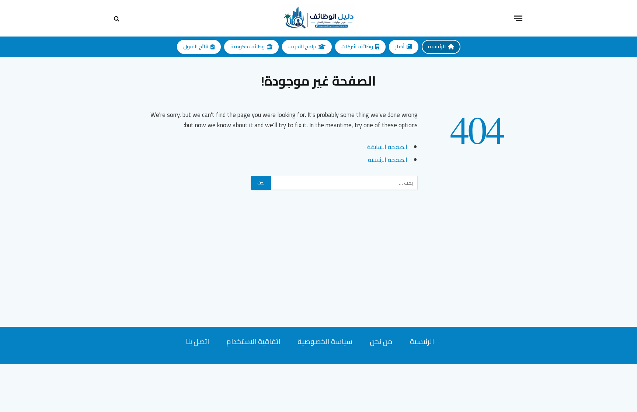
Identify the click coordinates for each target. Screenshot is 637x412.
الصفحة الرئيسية (387, 159)
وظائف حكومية (247, 46)
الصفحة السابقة (387, 146)
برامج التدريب (302, 46)
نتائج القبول (195, 46)
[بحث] (117, 18)
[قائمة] (518, 18)
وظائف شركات (357, 46)
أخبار (399, 46)
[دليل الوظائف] (318, 18)
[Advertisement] (318, 275)
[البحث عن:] (344, 183)
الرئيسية (437, 46)
